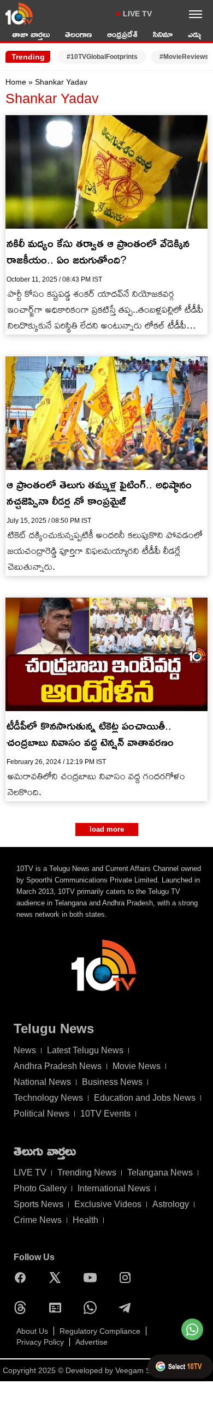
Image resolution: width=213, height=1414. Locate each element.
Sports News (38, 1204)
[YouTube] (93, 1277)
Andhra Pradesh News (58, 1066)
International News (114, 1188)
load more (107, 829)
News (25, 1050)
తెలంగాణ (78, 34)
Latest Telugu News (85, 1050)
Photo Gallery (40, 1188)
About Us (32, 1331)
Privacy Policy (40, 1342)
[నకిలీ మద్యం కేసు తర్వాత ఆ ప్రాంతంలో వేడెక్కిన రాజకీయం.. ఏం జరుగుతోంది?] (106, 172)
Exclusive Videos (107, 1204)
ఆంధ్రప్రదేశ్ (122, 34)
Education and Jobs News (145, 1097)
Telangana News (160, 1172)
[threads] (23, 1307)
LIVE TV (137, 13)
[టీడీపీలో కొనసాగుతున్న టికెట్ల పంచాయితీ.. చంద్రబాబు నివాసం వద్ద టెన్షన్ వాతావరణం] (106, 654)
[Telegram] (128, 1307)
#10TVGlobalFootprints (102, 57)
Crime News (38, 1220)
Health (85, 1220)
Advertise (91, 1342)
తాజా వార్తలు (31, 34)
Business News (112, 1082)
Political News (41, 1113)
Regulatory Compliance (100, 1331)
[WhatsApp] (93, 1307)
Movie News (137, 1066)
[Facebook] (23, 1277)
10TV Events (105, 1113)
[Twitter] (58, 1277)
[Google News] (58, 1307)
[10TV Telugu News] (19, 14)
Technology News (48, 1097)
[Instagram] (128, 1277)
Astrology (170, 1204)
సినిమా (163, 34)
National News (42, 1082)
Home (15, 81)
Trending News (86, 1172)
